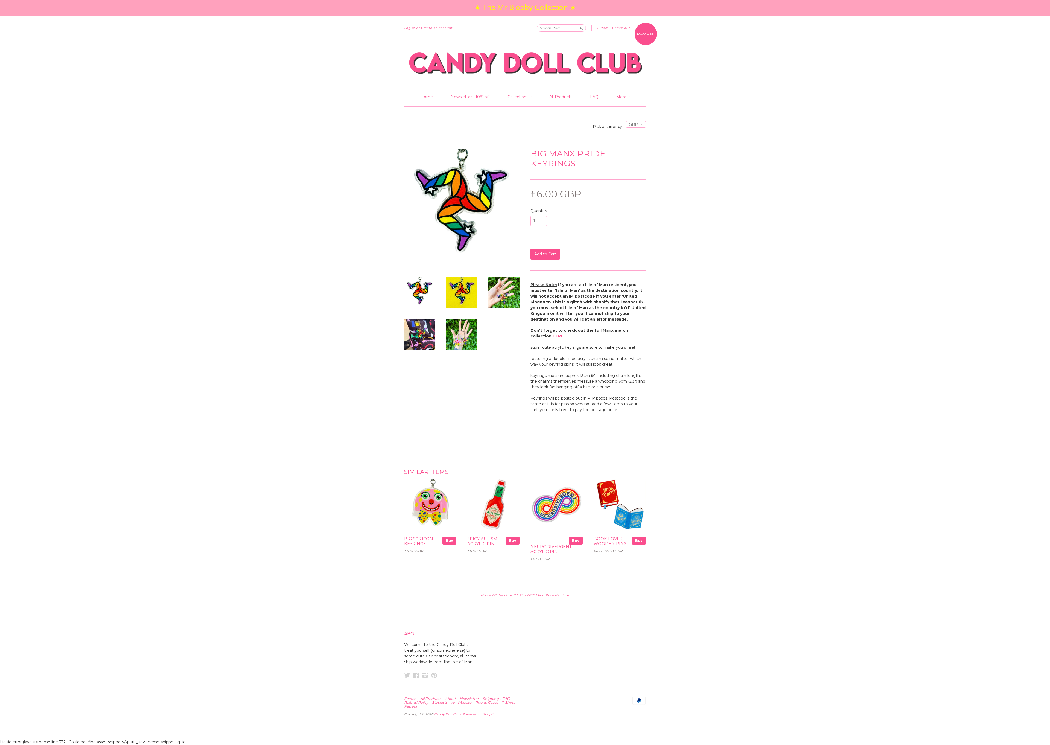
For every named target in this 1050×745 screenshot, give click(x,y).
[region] (525, 8)
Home (427, 96)
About (450, 698)
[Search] (581, 28)
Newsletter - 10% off (470, 96)
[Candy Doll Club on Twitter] (407, 675)
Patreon (411, 706)
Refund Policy (416, 702)
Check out (621, 28)
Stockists (439, 702)
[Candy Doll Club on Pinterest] (434, 675)
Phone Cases (486, 702)
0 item (603, 28)
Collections (518, 96)
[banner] (525, 62)
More (622, 96)
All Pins (520, 595)
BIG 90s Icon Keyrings (418, 541)
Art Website (461, 702)
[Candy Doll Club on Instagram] (425, 675)
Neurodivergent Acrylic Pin (551, 549)
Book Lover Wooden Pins (610, 541)
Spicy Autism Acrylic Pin (482, 541)
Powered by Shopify (478, 714)
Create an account (436, 28)
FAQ (594, 96)
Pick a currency (608, 126)
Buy (449, 540)
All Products (560, 96)
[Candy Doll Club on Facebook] (416, 675)
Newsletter (469, 698)
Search (410, 698)
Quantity (538, 211)
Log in (409, 28)
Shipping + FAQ (496, 698)
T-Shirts (508, 702)
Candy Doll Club (447, 714)
